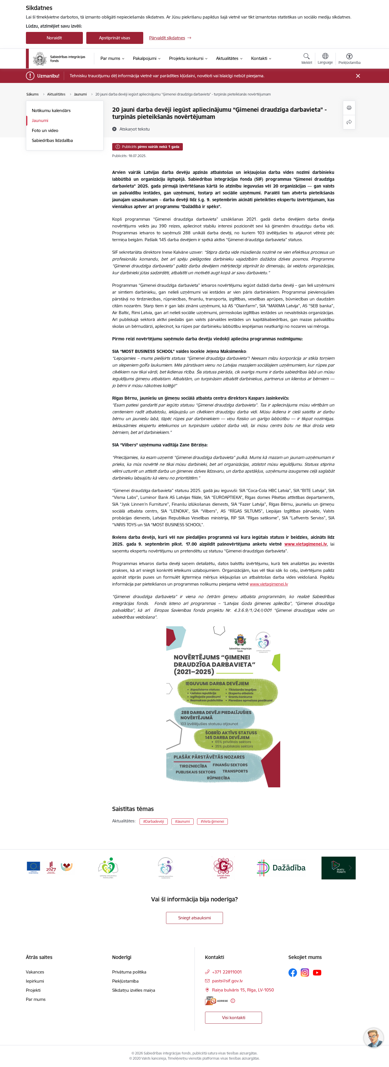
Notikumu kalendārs (51, 110)
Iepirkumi (35, 981)
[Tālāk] (350, 868)
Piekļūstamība (125, 981)
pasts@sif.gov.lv (227, 980)
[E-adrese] (216, 1000)
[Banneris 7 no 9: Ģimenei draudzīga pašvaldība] (108, 867)
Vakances (35, 972)
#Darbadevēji (153, 821)
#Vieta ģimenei (212, 821)
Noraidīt (54, 37)
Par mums (36, 999)
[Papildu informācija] (233, 1001)
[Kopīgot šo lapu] (349, 122)
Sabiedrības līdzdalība (52, 140)
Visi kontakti (233, 1017)
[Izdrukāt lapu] (349, 108)
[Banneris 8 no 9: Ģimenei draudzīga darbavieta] (166, 867)
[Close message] (358, 76)
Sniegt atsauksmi (194, 917)
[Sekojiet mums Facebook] (292, 972)
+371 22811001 (227, 972)
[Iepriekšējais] (39, 868)
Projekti (33, 990)
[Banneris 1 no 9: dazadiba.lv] (281, 867)
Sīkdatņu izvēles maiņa (133, 990)
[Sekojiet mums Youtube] (317, 972)
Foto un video (45, 130)
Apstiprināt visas (114, 37)
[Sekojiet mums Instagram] (305, 972)
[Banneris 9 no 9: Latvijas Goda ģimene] (223, 867)
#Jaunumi (182, 821)
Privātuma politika (129, 972)
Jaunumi (40, 120)
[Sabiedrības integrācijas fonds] (59, 59)
